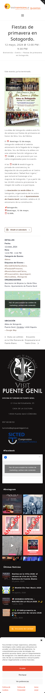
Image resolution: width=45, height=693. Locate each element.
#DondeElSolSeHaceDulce (16, 266)
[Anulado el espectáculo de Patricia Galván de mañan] (33, 525)
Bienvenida (8, 52)
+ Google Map (11, 330)
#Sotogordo (22, 277)
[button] (41, 640)
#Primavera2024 (12, 274)
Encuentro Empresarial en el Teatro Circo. (32, 340)
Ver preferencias (22, 681)
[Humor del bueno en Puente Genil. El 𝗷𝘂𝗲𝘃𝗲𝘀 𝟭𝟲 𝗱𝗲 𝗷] (33, 545)
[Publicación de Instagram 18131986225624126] (12, 545)
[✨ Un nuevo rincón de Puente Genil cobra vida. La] (33, 504)
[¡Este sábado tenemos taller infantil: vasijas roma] (12, 504)
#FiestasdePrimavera (14, 268)
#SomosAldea (10, 277)
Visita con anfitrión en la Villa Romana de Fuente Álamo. (14, 340)
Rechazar (22, 675)
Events (18, 52)
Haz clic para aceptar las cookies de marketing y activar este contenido (22, 304)
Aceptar (22, 668)
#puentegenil (25, 274)
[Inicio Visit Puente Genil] (22, 373)
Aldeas (7, 259)
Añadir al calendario (18, 229)
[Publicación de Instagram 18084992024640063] (12, 525)
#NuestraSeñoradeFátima (15, 271)
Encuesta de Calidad (24, 629)
